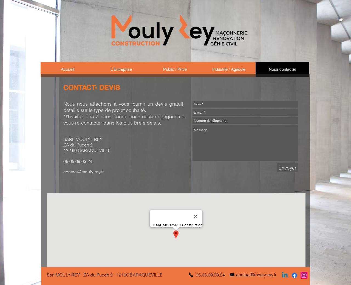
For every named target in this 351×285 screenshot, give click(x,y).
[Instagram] (304, 275)
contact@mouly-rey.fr (83, 171)
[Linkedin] (284, 275)
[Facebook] (294, 275)
